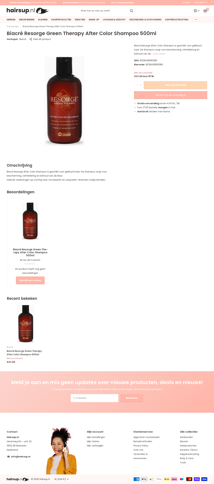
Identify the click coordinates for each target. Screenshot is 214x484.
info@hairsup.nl (20, 456)
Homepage (13, 26)
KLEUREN (42, 19)
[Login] (196, 10)
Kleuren (184, 441)
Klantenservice (143, 432)
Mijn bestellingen (96, 437)
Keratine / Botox (189, 449)
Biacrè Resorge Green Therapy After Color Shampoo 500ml (24, 352)
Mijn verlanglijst (95, 445)
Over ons (138, 449)
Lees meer (159, 53)
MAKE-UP (94, 19)
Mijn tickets (93, 441)
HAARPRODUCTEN (61, 19)
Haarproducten (188, 445)
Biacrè (22, 39)
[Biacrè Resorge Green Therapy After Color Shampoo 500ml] (26, 324)
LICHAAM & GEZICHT (114, 19)
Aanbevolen (186, 437)
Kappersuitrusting (189, 454)
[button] (141, 82)
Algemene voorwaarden (146, 437)
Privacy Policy (140, 445)
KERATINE (80, 19)
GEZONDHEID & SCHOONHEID (145, 19)
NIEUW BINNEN (26, 19)
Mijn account (95, 432)
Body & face (186, 458)
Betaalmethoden (142, 441)
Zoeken (131, 11)
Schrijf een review (30, 280)
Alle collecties (189, 432)
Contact (186, 2)
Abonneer (132, 398)
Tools (183, 462)
